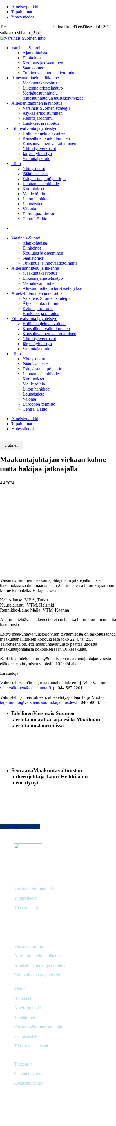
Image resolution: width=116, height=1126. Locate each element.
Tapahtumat (21, 423)
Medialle (22, 988)
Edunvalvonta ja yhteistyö (34, 318)
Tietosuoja (23, 1064)
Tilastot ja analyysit (31, 1045)
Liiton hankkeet (36, 389)
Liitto (16, 353)
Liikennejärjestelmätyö (43, 278)
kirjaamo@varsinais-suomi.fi (39, 919)
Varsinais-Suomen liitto (34, 888)
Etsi (36, 33)
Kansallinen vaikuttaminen (46, 328)
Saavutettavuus (27, 1073)
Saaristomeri (33, 258)
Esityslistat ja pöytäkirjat (44, 368)
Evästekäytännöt (28, 1083)
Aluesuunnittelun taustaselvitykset (53, 288)
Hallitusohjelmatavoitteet (44, 323)
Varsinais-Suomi (25, 238)
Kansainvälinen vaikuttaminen (49, 333)
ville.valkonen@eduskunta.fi (25, 687)
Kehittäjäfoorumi (38, 308)
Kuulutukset (33, 379)
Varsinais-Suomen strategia (46, 298)
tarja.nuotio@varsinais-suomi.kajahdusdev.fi (39, 702)
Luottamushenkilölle (41, 374)
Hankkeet (22, 998)
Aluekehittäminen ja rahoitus (36, 293)
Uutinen (11, 445)
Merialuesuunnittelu (40, 283)
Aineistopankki (24, 418)
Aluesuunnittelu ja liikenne (35, 268)
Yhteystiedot (34, 358)
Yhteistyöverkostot (39, 338)
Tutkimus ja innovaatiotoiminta (50, 263)
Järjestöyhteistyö (37, 343)
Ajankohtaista (35, 243)
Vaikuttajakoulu (36, 348)
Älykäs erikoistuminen (43, 303)
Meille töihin (34, 384)
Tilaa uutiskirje (27, 907)
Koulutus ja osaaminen (43, 253)
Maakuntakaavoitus (40, 273)
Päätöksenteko (35, 363)
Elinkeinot (32, 248)
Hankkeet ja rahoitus (41, 313)
